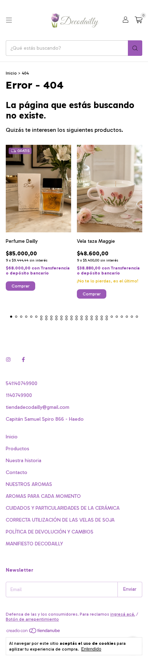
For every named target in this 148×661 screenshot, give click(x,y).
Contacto (16, 472)
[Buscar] (135, 48)
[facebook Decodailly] (23, 360)
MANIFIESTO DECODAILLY (34, 544)
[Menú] (9, 20)
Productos (17, 449)
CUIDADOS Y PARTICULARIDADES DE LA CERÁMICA (63, 508)
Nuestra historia (23, 460)
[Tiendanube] (33, 632)
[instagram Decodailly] (8, 360)
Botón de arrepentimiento (32, 619)
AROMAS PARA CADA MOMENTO (43, 496)
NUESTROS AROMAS (29, 484)
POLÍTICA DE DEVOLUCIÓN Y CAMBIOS (49, 532)
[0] (138, 20)
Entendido (91, 649)
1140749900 (19, 395)
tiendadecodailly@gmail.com (37, 407)
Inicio (11, 73)
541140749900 (21, 383)
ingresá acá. (122, 614)
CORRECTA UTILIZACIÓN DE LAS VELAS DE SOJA (60, 520)
